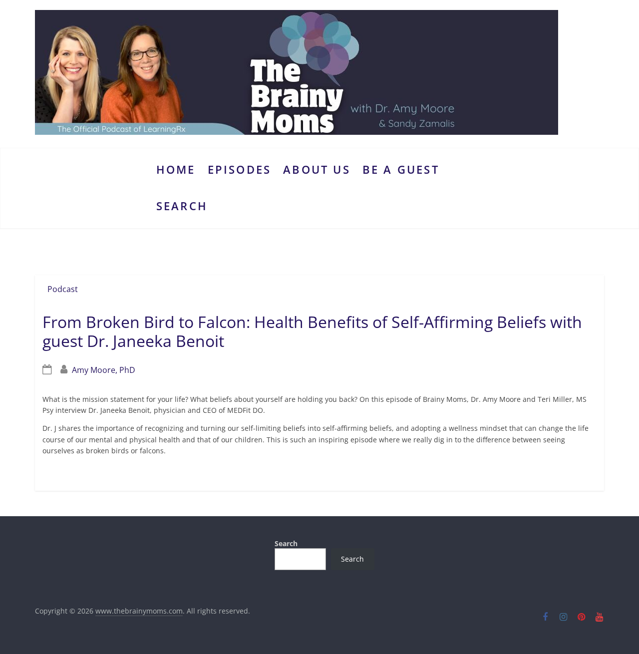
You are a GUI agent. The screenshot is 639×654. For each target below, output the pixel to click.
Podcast (62, 289)
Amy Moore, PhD (103, 369)
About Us (316, 169)
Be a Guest (400, 169)
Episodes (240, 169)
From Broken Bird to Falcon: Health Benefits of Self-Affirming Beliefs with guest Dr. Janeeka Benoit (312, 331)
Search (182, 206)
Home (176, 169)
